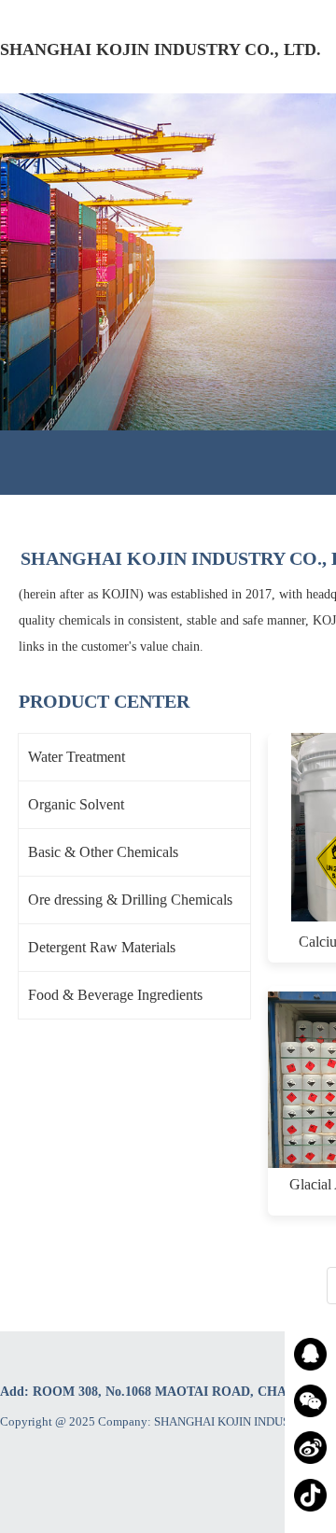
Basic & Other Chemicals (103, 852)
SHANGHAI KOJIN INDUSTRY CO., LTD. (160, 49)
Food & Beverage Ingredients (115, 995)
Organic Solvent (76, 804)
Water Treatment (76, 757)
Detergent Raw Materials (101, 947)
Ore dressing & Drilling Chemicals (130, 899)
